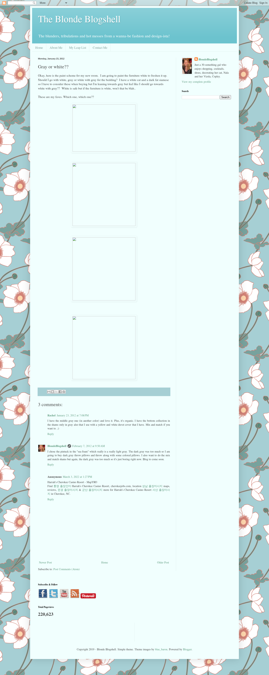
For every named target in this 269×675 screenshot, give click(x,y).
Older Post (163, 562)
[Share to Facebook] (60, 392)
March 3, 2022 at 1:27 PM (77, 477)
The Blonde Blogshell (79, 18)
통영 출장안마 (62, 486)
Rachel (51, 415)
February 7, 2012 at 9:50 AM (88, 446)
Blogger (187, 649)
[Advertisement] (109, 632)
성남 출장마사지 (152, 486)
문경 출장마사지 (68, 490)
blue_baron (161, 649)
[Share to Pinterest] (64, 392)
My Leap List (77, 47)
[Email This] (49, 392)
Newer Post (45, 562)
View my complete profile (196, 82)
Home (39, 47)
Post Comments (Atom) (66, 569)
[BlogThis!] (53, 392)
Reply (50, 434)
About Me (56, 47)
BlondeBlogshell (56, 446)
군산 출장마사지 (92, 490)
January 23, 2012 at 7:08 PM (73, 415)
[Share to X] (56, 392)
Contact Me (100, 47)
